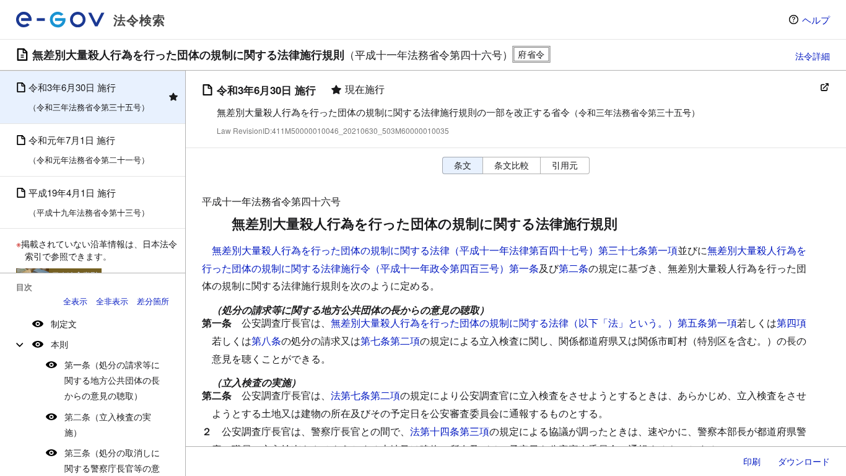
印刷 (752, 461)
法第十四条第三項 (449, 431)
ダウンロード (804, 461)
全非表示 (112, 301)
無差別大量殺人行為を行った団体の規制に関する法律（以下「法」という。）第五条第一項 (534, 322)
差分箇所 (153, 301)
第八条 (266, 340)
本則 (59, 344)
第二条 (573, 268)
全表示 (75, 301)
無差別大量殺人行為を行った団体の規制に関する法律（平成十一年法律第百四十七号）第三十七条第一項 (445, 250)
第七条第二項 (390, 340)
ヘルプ (816, 19)
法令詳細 (812, 56)
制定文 (64, 323)
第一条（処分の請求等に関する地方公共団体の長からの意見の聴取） (112, 380)
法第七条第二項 (365, 395)
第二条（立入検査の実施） (107, 424)
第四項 (791, 322)
